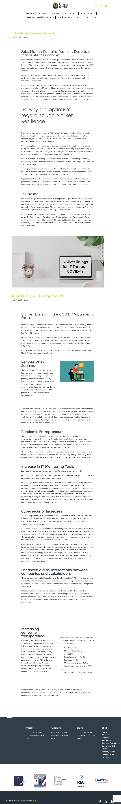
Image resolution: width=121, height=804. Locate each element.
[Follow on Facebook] (96, 6)
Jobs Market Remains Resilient (33, 33)
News (26, 37)
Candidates (87, 13)
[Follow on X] (101, 6)
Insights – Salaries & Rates (39, 17)
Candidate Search (109, 754)
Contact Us (88, 17)
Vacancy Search (108, 752)
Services (41, 13)
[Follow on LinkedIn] (105, 6)
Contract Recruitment (111, 743)
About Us (106, 735)
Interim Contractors (68, 17)
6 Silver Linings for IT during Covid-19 (37, 296)
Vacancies (70, 13)
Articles (55, 13)
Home (29, 13)
